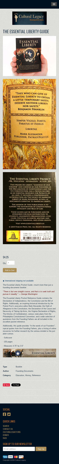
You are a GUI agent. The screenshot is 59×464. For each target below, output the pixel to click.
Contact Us (8, 428)
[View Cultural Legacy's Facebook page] (4, 414)
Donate (6, 434)
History (28, 375)
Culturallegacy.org (11, 431)
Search (6, 425)
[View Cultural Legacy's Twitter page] (9, 414)
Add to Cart (9, 270)
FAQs (5, 437)
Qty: (4, 263)
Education (20, 375)
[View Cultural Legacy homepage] (29, 18)
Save (7, 385)
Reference (36, 375)
